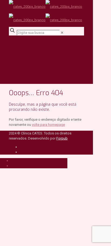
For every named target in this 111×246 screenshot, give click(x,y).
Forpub (62, 138)
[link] (62, 33)
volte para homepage (48, 125)
